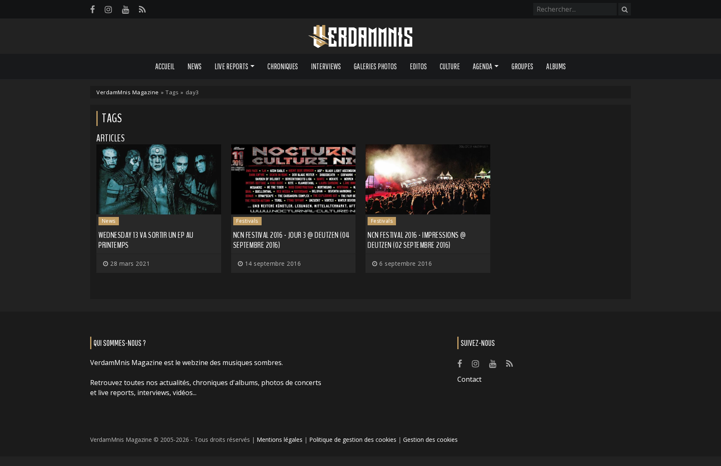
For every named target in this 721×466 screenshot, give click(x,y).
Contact (469, 379)
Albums (556, 66)
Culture (450, 66)
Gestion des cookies (430, 439)
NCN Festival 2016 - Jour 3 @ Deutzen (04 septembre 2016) (291, 240)
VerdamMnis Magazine (127, 92)
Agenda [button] (482, 66)
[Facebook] (92, 9)
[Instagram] (108, 9)
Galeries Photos (375, 66)
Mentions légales (280, 439)
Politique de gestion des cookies (352, 439)
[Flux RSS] (142, 9)
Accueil (164, 66)
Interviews (326, 66)
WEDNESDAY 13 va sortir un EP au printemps (146, 240)
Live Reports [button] (231, 66)
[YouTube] (125, 9)
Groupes (522, 66)
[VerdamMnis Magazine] (360, 36)
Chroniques (282, 66)
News (194, 66)
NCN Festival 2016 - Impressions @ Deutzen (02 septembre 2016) (417, 240)
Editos (418, 66)
